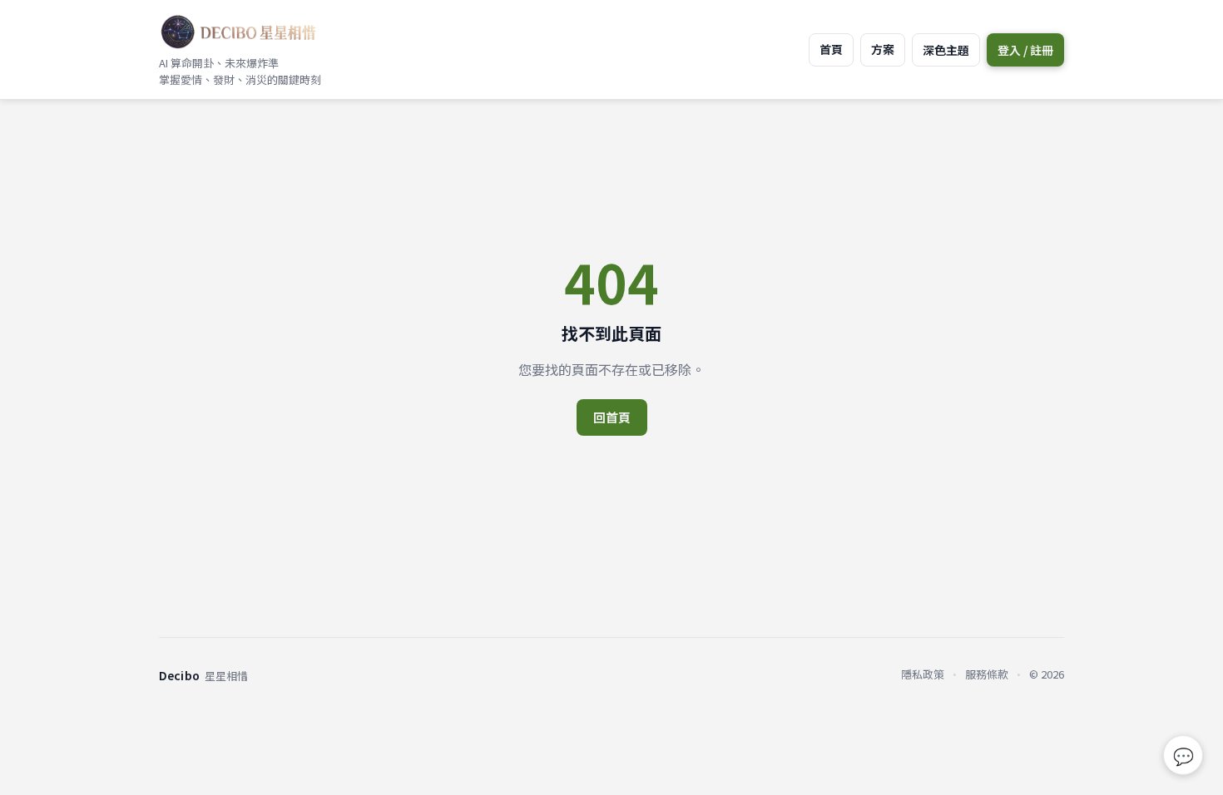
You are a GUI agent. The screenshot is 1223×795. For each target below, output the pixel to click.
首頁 (831, 49)
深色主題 (946, 50)
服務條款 (986, 674)
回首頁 (612, 417)
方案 (882, 49)
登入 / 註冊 (1025, 50)
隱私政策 (922, 674)
